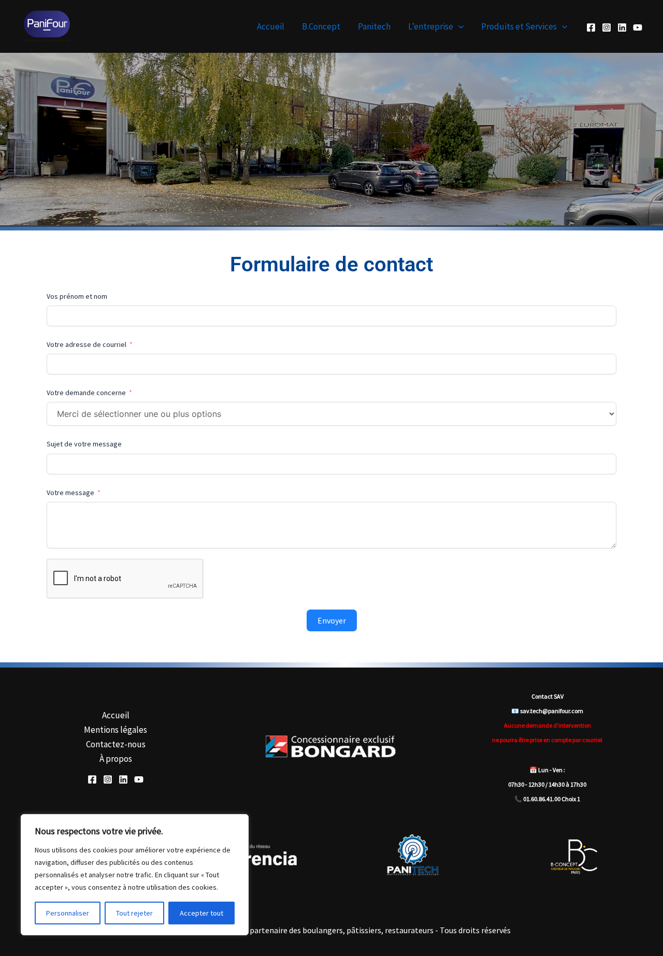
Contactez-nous (116, 744)
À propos (115, 758)
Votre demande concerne (86, 392)
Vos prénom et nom (77, 296)
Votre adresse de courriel (86, 344)
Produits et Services (519, 26)
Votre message (70, 492)
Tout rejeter (134, 913)
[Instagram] (606, 27)
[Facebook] (591, 27)
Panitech (374, 26)
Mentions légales (115, 729)
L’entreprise (430, 26)
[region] (135, 874)
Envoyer (332, 620)
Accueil (270, 26)
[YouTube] (637, 27)
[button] (458, 26)
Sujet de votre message (84, 443)
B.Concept (321, 26)
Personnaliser (67, 913)
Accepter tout (201, 913)
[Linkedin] (622, 27)
